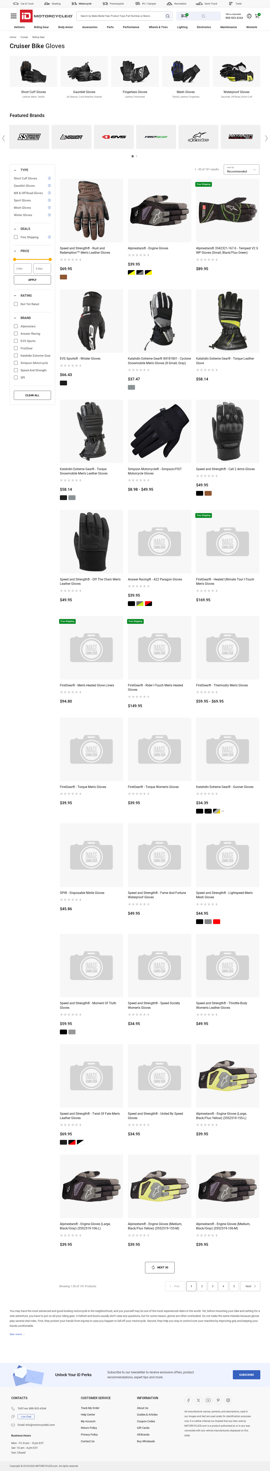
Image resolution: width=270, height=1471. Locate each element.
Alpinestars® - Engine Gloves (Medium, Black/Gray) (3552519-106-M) (223, 1226)
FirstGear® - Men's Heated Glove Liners (87, 685)
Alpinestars (198, 137)
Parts (110, 27)
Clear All (32, 395)
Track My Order (90, 1408)
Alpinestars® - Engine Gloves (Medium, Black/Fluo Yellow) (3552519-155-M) (155, 1226)
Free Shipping (29, 237)
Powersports (117, 3)
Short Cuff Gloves (25, 178)
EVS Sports (114, 137)
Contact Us (87, 1441)
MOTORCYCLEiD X (198, 1400)
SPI (23, 377)
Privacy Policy (89, 1434)
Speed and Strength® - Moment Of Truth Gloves (88, 1005)
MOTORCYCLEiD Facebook (188, 1400)
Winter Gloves (23, 215)
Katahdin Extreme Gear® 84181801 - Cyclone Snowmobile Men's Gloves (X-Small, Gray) (159, 361)
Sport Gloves (22, 200)
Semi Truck (211, 3)
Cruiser (24, 37)
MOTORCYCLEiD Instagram (228, 1400)
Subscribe (246, 1374)
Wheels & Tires (158, 27)
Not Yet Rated (30, 304)
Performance (131, 27)
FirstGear (156, 137)
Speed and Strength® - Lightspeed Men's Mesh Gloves (224, 895)
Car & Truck (27, 3)
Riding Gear (41, 27)
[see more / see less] (17, 1334)
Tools (239, 3)
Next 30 (162, 1267)
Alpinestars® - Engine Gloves (148, 248)
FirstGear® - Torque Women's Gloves (153, 787)
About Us (142, 1408)
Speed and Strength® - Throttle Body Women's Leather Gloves (221, 1005)
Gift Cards (143, 1427)
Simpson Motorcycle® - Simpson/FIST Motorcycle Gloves (155, 471)
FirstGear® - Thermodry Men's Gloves (222, 685)
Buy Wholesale (146, 1441)
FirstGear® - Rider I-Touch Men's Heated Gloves (155, 687)
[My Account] (249, 16)
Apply (32, 279)
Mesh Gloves (22, 208)
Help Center (88, 1414)
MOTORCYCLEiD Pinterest (218, 1400)
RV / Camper (149, 3)
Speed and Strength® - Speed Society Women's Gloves (154, 1005)
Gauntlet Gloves (24, 186)
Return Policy (89, 1427)
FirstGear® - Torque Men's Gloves (83, 787)
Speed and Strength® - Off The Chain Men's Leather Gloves (90, 581)
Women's (251, 27)
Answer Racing (71, 137)
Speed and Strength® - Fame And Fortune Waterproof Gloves (157, 895)
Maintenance (228, 27)
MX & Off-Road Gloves (28, 193)
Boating (56, 3)
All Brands (143, 1434)
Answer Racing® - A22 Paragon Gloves (155, 579)
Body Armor (65, 27)
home (13, 37)
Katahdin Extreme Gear (241, 137)
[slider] (14, 259)
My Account (88, 1421)
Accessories (89, 27)
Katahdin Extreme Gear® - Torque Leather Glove (225, 361)
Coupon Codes (146, 1421)
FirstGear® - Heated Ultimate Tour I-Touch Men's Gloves (225, 581)
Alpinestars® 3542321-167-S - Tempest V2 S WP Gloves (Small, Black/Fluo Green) (227, 250)
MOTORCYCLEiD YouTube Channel (208, 1400)
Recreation (180, 3)
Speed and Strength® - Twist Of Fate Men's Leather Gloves (90, 1116)
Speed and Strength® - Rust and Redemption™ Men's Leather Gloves (85, 250)
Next (248, 1286)
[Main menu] (13, 16)
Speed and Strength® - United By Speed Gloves (155, 1116)
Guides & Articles (147, 1414)
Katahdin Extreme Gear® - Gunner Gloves (224, 787)
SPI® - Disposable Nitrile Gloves (82, 893)
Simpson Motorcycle (34, 363)
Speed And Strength (29, 137)
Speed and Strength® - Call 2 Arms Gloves (225, 469)
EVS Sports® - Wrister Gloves (80, 358)
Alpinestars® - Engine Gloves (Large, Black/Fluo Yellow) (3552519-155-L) (221, 1116)
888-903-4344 (234, 17)
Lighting (182, 27)
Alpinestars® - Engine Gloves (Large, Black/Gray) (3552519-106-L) (85, 1226)
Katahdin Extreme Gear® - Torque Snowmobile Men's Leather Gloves (84, 471)
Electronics (204, 27)
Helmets (19, 27)
